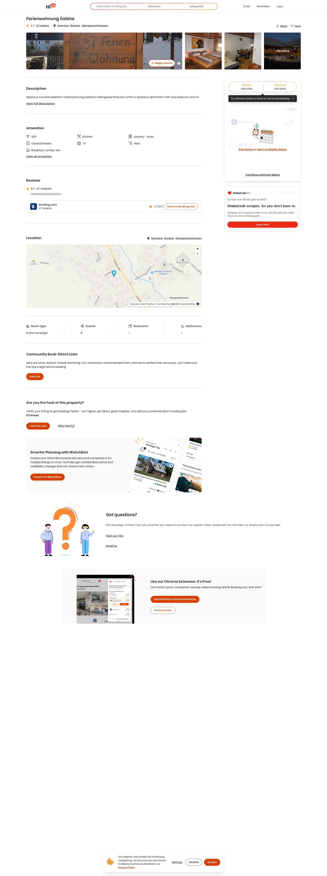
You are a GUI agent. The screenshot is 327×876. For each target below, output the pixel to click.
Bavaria (75, 25)
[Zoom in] (197, 248)
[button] (246, 6)
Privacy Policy (126, 867)
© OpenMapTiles (162, 303)
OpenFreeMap (147, 303)
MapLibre (134, 303)
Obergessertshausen (94, 25)
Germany (63, 25)
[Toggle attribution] (198, 304)
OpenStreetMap (188, 303)
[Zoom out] (197, 253)
